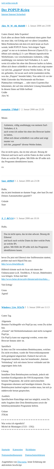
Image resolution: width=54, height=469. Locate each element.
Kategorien (18, 449)
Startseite (6, 449)
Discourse (21, 462)
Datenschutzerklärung (35, 455)
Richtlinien (31, 449)
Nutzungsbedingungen (12, 455)
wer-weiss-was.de (9, 3)
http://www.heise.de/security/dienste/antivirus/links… (25, 279)
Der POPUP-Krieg (15, 10)
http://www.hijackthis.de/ (12, 264)
